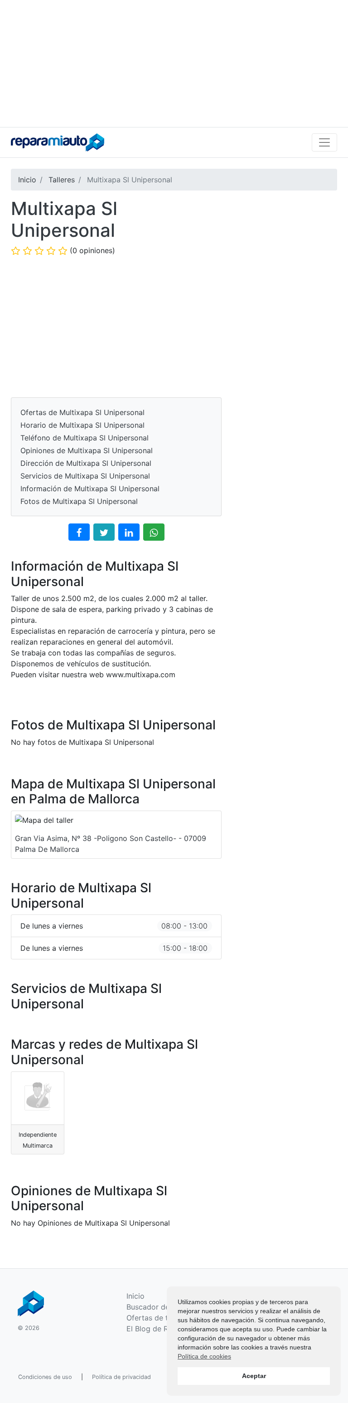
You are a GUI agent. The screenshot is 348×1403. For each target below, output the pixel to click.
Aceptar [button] (254, 1375)
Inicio (135, 1295)
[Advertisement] (174, 63)
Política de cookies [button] (204, 1356)
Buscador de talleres (161, 1306)
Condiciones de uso (45, 1377)
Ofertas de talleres (158, 1317)
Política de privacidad (121, 1377)
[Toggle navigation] (324, 142)
